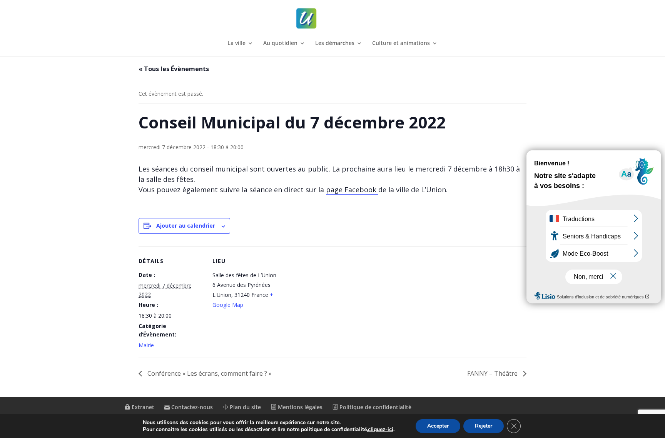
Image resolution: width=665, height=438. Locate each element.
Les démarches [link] (334, 43)
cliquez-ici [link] (380, 429)
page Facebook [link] (352, 189)
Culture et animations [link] (401, 43)
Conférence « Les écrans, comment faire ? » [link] (209, 373)
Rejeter (483, 426)
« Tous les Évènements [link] (174, 69)
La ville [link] (236, 43)
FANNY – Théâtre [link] (493, 373)
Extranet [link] (142, 407)
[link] (333, 18)
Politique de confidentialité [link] (374, 407)
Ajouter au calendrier (185, 225)
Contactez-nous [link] (191, 407)
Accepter (438, 426)
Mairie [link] (146, 345)
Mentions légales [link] (299, 407)
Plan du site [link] (244, 407)
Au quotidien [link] (280, 43)
